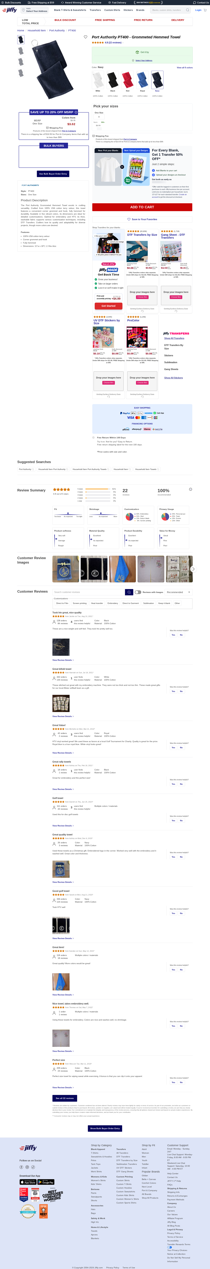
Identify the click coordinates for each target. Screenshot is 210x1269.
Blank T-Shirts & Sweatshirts (70, 10)
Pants (93, 1193)
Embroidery (113, 603)
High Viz (95, 1222)
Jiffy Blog (171, 1222)
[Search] (187, 9)
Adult (144, 1149)
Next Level (147, 1187)
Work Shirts (96, 1171)
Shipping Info (173, 1192)
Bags (93, 1213)
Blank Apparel (98, 1149)
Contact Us (172, 1177)
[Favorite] (85, 37)
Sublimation (170, 362)
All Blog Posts (173, 1226)
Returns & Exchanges (177, 1196)
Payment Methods (175, 1199)
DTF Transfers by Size (126, 1160)
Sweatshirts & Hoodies (101, 1156)
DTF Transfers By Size (173, 347)
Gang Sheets (171, 369)
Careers (171, 1211)
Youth (144, 1160)
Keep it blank (164, 603)
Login (198, 10)
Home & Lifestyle (99, 1227)
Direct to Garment (131, 603)
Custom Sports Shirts (126, 1203)
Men (144, 1156)
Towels (94, 1231)
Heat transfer (97, 603)
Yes (173, 635)
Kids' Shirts (96, 1184)
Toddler (145, 1164)
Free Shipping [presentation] (105, 20)
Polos (93, 1160)
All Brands (146, 1194)
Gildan (145, 1175)
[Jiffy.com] (9, 10)
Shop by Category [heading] (101, 1145)
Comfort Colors (149, 1183)
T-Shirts (94, 1153)
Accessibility (173, 1241)
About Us (171, 1207)
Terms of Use (129, 1267)
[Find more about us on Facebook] (21, 1167)
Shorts (94, 1200)
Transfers (95, 10)
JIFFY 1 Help (174, 1181)
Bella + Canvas (149, 1179)
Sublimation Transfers (126, 1164)
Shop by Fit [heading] (148, 1145)
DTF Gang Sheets (124, 1171)
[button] (53, 69)
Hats (93, 1209)
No (181, 635)
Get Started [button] (108, 305)
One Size (99, 113)
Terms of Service (175, 1237)
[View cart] (205, 10)
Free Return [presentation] (143, 20)
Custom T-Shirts (124, 1184)
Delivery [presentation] (177, 20)
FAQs (169, 1185)
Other (177, 603)
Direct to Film (62, 603)
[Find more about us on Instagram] (27, 1167)
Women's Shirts (98, 1180)
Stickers (128, 10)
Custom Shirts (112, 10)
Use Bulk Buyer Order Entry (53, 174)
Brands (140, 10)
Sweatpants (96, 1197)
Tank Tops (95, 1164)
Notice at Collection (176, 1254)
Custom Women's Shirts (127, 1199)
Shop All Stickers (173, 378)
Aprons (94, 1234)
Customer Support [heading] (177, 1145)
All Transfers (122, 1153)
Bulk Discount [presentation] (65, 20)
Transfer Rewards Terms (178, 1244)
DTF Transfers (123, 1156)
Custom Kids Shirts (125, 1195)
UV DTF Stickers (124, 1168)
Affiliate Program (175, 1218)
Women (145, 1153)
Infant (144, 1168)
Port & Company (130, 139)
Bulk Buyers (54, 145)
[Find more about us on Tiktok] (33, 1167)
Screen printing (80, 603)
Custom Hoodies (124, 1188)
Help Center (173, 1173)
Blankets (95, 1238)
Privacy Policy (173, 1233)
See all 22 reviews (65, 1098)
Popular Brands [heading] (151, 1171)
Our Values (172, 1214)
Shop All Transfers (174, 338)
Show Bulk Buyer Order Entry (105, 1128)
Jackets (94, 1168)
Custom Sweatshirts (125, 1191)
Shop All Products (150, 1198)
